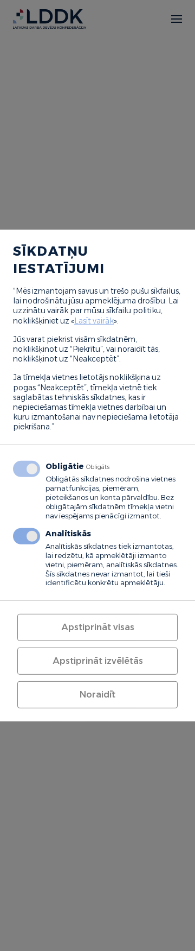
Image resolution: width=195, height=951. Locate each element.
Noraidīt (97, 694)
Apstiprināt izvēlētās (98, 661)
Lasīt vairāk (94, 320)
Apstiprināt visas (97, 627)
